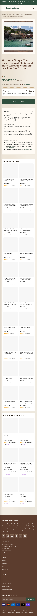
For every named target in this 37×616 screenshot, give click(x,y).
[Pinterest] (25, 536)
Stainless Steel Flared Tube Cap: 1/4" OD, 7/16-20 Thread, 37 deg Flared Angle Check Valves (10, 303)
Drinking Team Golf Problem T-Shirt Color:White (10, 464)
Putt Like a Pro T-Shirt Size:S (26, 434)
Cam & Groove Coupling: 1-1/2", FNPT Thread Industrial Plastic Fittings (26, 328)
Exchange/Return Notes (10, 140)
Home (3, 14)
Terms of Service (6, 584)
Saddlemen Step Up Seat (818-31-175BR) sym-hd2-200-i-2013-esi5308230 (26, 205)
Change (31, 91)
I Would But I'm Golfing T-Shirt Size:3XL (26, 493)
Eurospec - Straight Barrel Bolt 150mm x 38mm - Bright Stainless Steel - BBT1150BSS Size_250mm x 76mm (26, 254)
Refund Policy (5, 578)
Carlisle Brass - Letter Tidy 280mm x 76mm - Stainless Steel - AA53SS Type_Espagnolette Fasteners (10, 402)
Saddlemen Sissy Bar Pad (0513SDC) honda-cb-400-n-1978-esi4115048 (10, 205)
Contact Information (7, 589)
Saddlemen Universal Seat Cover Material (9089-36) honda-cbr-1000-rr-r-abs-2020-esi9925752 (26, 229)
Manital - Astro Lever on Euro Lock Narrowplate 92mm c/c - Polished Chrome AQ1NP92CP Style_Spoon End (26, 402)
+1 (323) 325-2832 (6, 549)
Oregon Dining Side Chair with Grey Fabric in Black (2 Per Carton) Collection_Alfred (26, 464)
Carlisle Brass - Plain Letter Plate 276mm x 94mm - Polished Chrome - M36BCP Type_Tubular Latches (10, 180)
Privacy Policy (5, 581)
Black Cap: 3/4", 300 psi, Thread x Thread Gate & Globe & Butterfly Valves (26, 303)
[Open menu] (4, 8)
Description (7, 111)
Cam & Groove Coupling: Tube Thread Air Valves (10, 377)
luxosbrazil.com (12, 8)
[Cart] (33, 8)
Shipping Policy (6, 586)
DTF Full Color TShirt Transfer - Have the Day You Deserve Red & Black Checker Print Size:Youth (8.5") (10, 229)
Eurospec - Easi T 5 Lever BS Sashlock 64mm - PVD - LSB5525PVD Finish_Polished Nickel (10, 353)
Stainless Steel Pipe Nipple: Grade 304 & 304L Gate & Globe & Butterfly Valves (25, 279)
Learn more (27, 84)
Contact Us (4, 563)
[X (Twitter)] (20, 536)
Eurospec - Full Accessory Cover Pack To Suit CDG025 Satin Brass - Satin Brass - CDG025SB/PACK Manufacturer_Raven (9, 279)
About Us (4, 561)
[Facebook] (3, 536)
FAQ (3, 566)
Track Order (5, 569)
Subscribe (31, 599)
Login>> (8, 444)
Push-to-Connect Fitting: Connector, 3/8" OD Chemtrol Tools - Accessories (10, 328)
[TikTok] (16, 536)
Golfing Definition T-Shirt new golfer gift (10, 434)
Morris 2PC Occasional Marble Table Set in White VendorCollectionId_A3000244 (10, 493)
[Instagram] (7, 536)
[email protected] (10, 147)
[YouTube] (12, 536)
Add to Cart (18, 101)
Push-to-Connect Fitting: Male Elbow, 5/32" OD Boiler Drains (26, 353)
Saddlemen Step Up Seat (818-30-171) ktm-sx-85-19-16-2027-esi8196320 (26, 180)
